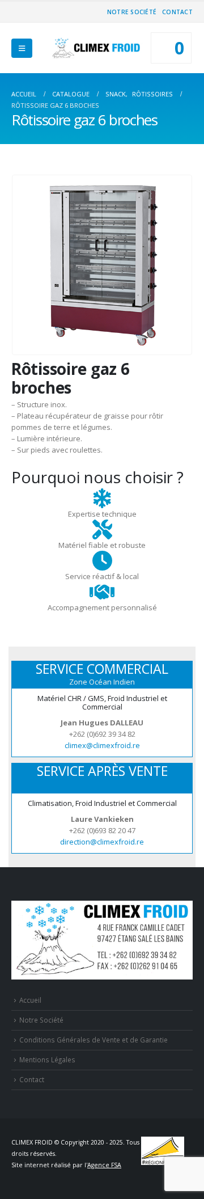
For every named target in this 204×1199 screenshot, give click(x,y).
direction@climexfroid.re (102, 842)
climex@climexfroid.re (102, 745)
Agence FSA (104, 1165)
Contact (177, 12)
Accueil (30, 999)
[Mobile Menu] (21, 48)
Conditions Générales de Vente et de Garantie (93, 1039)
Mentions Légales (47, 1059)
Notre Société (131, 12)
